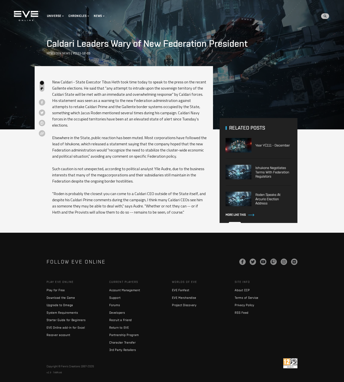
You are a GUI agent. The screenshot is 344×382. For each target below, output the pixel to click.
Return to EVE (119, 327)
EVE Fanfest (180, 290)
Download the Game (61, 297)
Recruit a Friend (120, 320)
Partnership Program (124, 335)
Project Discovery (184, 305)
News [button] (98, 16)
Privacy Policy (244, 305)
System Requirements (62, 312)
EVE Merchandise (184, 297)
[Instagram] (284, 262)
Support (114, 297)
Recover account (58, 335)
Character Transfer (122, 342)
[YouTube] (263, 262)
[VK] (294, 262)
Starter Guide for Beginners (66, 320)
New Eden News (58, 53)
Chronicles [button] (77, 16)
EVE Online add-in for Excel (66, 327)
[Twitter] (253, 262)
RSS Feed (241, 312)
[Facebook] (242, 262)
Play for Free (56, 290)
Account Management (124, 290)
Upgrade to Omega (60, 305)
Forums (114, 305)
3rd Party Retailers (122, 350)
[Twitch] (273, 262)
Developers (117, 312)
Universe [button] (54, 16)
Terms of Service (246, 297)
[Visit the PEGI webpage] (290, 363)
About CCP (242, 290)
